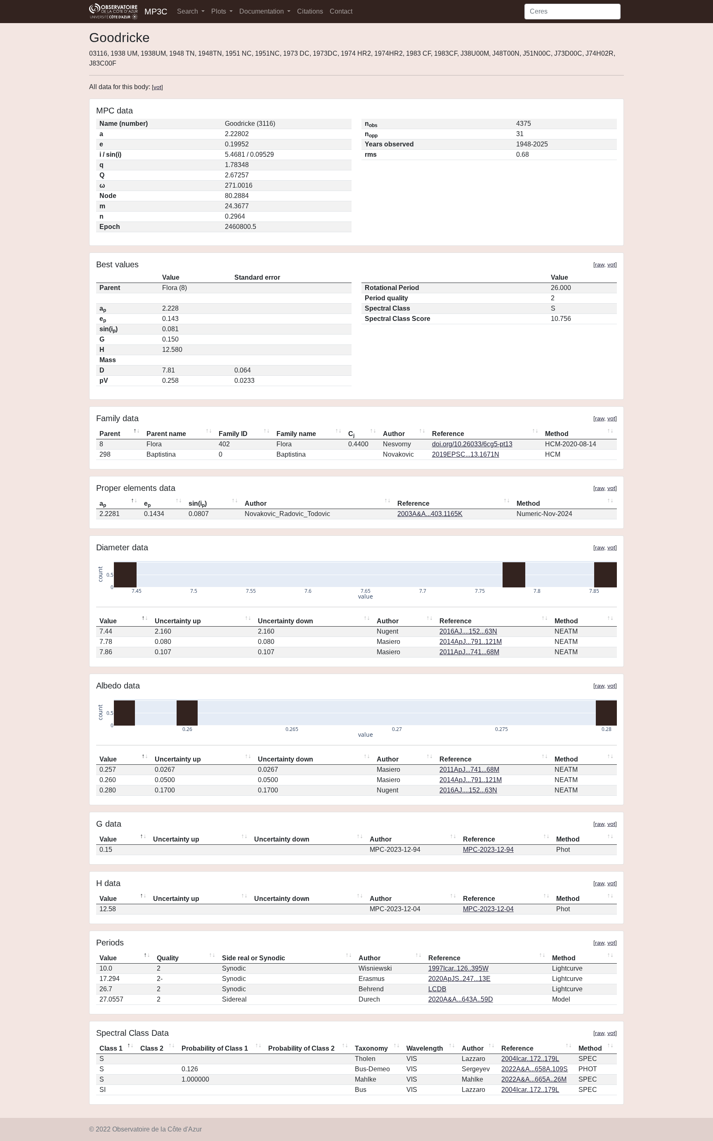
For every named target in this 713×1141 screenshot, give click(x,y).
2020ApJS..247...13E (459, 978)
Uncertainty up (178, 621)
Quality (168, 958)
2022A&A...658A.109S (534, 1069)
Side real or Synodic (253, 958)
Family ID (233, 433)
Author (394, 433)
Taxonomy (371, 1048)
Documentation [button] (262, 11)
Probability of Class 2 (301, 1048)
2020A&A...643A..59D (460, 999)
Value (108, 621)
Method (557, 433)
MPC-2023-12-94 (488, 849)
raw (599, 264)
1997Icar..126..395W (458, 968)
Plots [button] (219, 11)
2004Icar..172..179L (530, 1058)
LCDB (437, 988)
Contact (341, 11)
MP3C (155, 11)
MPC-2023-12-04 (488, 908)
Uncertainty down (285, 621)
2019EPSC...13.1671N (465, 454)
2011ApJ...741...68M (469, 651)
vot (157, 87)
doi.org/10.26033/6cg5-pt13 (472, 444)
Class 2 (151, 1048)
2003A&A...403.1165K (430, 513)
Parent (109, 433)
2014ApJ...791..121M (470, 641)
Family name (296, 433)
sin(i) (198, 504)
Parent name (166, 433)
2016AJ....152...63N (468, 631)
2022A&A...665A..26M (534, 1079)
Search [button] (188, 11)
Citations (310, 11)
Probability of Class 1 (215, 1048)
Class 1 (111, 1048)
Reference (448, 433)
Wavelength (424, 1048)
